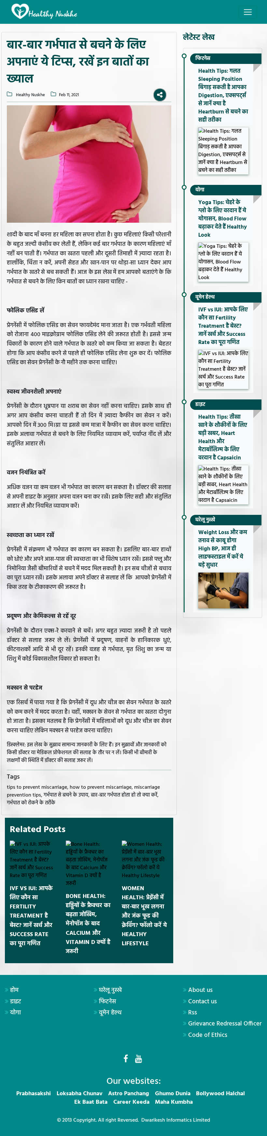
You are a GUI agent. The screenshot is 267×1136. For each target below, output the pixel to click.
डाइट (200, 404)
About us (200, 990)
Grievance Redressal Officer (224, 1024)
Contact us (202, 1002)
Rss (192, 1013)
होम (14, 990)
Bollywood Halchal (220, 1094)
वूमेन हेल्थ (205, 297)
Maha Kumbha (174, 1102)
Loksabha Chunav (80, 1094)
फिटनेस (202, 58)
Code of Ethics (207, 1035)
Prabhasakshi (33, 1094)
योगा (199, 190)
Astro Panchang (128, 1094)
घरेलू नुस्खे (205, 520)
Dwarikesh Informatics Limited (175, 1120)
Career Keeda (131, 1102)
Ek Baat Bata (90, 1102)
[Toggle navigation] (248, 12)
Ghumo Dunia (172, 1094)
